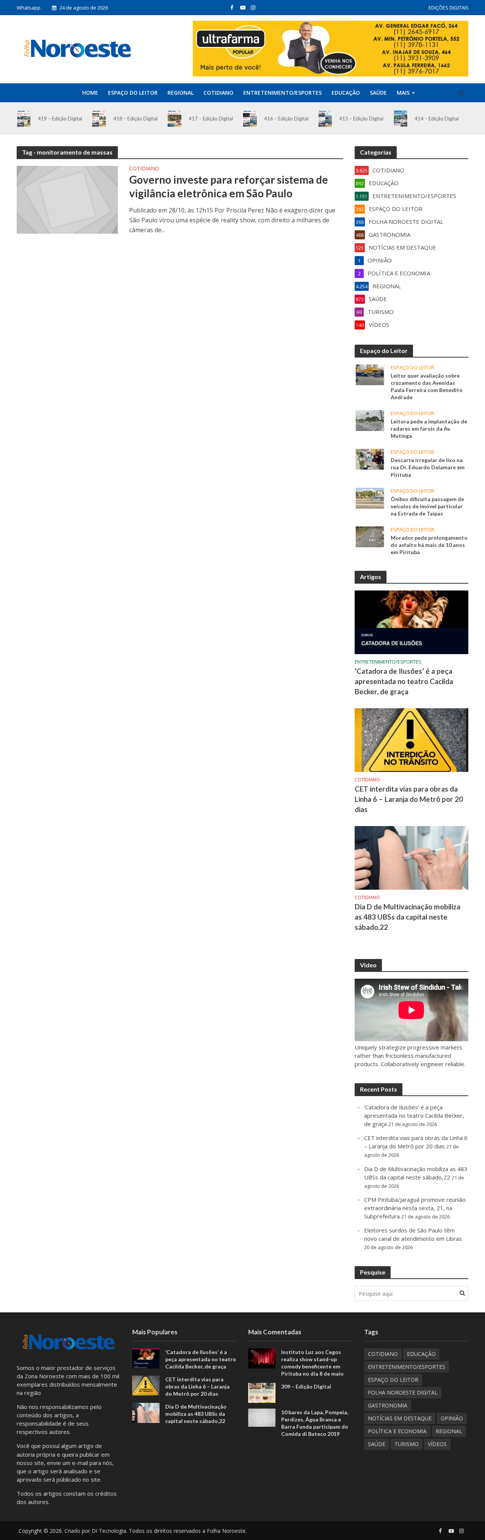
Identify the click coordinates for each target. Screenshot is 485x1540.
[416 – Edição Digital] (249, 118)
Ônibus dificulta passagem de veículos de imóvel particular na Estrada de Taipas (427, 506)
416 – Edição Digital (286, 119)
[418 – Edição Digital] (99, 118)
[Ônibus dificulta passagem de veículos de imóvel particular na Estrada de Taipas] (370, 497)
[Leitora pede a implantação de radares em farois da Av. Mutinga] (370, 420)
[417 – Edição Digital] (174, 118)
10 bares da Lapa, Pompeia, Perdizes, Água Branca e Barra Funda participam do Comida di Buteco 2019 (314, 1423)
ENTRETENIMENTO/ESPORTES (282, 92)
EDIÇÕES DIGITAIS (449, 7)
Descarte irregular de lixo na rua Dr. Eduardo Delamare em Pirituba (428, 467)
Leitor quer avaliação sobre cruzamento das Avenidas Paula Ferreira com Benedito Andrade (427, 386)
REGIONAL (180, 92)
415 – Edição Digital (361, 119)
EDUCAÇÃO (346, 92)
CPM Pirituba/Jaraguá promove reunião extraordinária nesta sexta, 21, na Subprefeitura (415, 1208)
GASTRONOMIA (387, 1405)
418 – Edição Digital (135, 119)
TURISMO (406, 1444)
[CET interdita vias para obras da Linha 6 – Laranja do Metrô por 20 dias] (411, 739)
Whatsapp (29, 7)
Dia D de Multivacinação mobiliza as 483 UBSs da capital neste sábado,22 (407, 916)
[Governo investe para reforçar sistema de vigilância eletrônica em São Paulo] (67, 199)
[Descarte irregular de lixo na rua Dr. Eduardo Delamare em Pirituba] (370, 458)
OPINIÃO (452, 1418)
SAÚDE (378, 92)
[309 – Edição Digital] (261, 1392)
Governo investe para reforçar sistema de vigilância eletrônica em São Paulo (228, 186)
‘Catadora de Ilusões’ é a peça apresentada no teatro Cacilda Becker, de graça (404, 681)
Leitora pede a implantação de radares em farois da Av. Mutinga (429, 428)
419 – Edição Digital (60, 119)
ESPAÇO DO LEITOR (133, 92)
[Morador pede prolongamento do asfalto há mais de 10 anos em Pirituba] (370, 536)
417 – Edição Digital (211, 119)
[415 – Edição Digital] (325, 118)
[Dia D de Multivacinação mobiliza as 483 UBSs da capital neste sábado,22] (411, 857)
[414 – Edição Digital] (400, 118)
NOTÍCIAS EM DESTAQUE (400, 1418)
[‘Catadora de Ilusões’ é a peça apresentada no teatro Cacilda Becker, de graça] (411, 621)
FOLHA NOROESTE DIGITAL (403, 1392)
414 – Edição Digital (437, 119)
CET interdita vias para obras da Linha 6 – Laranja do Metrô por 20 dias (409, 799)
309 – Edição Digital (306, 1386)
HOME (90, 92)
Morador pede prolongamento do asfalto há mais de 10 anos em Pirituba (429, 544)
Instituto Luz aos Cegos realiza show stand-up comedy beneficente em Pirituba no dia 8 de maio (312, 1363)
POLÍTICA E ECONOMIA (397, 1431)
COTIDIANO (218, 92)
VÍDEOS (437, 1444)
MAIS (403, 92)
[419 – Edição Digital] (24, 118)
